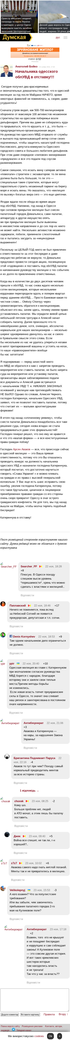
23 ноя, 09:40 (37, 836)
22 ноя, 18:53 (46, 636)
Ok (50, 1036)
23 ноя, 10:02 (33, 863)
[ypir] (2, 664)
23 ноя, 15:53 (42, 890)
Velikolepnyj (17, 890)
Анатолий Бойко (26, 66)
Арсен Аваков (21, 449)
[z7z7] (3, 863)
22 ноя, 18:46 (42, 605)
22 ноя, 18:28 (53, 566)
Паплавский (18, 605)
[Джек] (7, 836)
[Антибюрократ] (10, 723)
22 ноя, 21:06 (55, 723)
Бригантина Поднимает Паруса (34, 758)
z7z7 (14, 863)
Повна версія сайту (10, 1026)
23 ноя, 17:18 (58, 929)
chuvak (18, 801)
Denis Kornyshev (23, 636)
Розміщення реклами (32, 1026)
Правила (49, 1014)
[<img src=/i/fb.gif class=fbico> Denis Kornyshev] (3, 637)
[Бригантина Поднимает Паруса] (7, 758)
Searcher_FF (29, 566)
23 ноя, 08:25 (40, 801)
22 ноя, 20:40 (31, 663)
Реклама (35, 61)
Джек (17, 836)
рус (58, 37)
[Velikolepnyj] (3, 890)
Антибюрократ (33, 723)
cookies (39, 1036)
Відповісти (27, 595)
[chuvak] (5, 801)
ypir (11, 663)
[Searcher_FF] (8, 567)
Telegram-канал (23, 1030)
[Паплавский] (3, 606)
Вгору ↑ (63, 1014)
